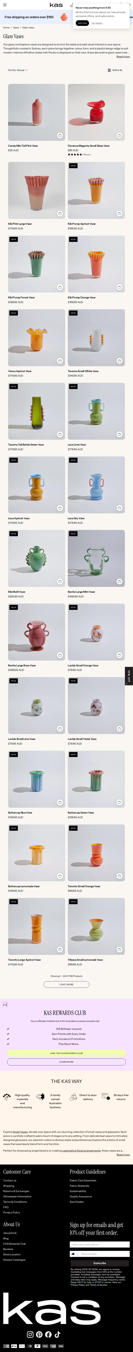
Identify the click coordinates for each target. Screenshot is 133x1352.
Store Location (12, 1254)
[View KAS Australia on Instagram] (30, 1334)
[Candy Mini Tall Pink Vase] (36, 112)
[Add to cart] (60, 135)
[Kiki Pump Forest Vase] (36, 264)
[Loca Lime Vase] (96, 411)
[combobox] (75, 1254)
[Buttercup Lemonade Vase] (36, 852)
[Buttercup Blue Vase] (36, 779)
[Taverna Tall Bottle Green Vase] (36, 411)
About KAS (10, 1233)
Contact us (9, 1180)
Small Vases (20, 1131)
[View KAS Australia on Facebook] (48, 1334)
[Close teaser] (126, 683)
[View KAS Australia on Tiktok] (57, 1334)
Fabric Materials (79, 1185)
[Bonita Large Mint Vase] (96, 558)
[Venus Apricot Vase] (36, 337)
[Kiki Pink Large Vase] (36, 190)
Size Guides (77, 1201)
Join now (82, 23)
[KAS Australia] (56, 5)
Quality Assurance (81, 1196)
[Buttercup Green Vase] (96, 779)
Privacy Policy (11, 1212)
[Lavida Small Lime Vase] (36, 705)
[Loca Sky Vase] (96, 484)
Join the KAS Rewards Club (66, 1053)
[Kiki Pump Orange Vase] (96, 264)
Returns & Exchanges (16, 1191)
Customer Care (17, 1171)
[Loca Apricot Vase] (36, 484)
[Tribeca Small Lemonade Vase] (96, 926)
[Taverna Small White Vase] (96, 337)
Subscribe (99, 1263)
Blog (6, 1238)
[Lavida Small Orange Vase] (96, 632)
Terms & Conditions (15, 1201)
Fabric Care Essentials (83, 1180)
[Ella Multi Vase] (36, 558)
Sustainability (78, 1191)
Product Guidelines (88, 1171)
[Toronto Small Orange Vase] (96, 852)
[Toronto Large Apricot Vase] (36, 926)
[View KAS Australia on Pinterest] (39, 1334)
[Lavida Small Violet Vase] (96, 705)
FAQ (6, 1207)
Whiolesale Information (17, 1196)
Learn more (66, 1062)
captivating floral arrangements (81, 1150)
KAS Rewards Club (14, 1243)
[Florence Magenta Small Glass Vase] (96, 112)
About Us (11, 1224)
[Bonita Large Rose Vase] (36, 632)
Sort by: (16, 70)
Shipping (8, 1185)
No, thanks (97, 23)
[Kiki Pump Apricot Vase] (96, 190)
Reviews (8, 1249)
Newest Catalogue (14, 1259)
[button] (79, 155)
